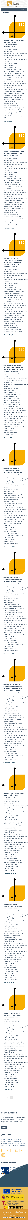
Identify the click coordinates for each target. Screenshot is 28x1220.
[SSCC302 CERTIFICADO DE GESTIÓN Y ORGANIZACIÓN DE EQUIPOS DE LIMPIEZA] (14, 890)
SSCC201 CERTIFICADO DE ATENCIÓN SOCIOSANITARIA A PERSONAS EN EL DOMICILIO (13, 579)
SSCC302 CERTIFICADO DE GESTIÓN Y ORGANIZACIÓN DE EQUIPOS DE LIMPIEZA (13, 906)
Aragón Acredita (20, 1143)
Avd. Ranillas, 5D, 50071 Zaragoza (12, 1139)
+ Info (4, 1127)
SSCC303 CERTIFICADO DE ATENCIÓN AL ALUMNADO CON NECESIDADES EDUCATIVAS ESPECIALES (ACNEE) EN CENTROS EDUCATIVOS (13, 262)
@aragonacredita (8, 1143)
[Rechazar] (26, 1214)
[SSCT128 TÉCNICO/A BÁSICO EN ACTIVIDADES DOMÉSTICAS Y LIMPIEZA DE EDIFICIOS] (14, 137)
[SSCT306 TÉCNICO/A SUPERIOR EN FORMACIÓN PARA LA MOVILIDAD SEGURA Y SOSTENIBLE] (14, 779)
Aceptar (5, 1217)
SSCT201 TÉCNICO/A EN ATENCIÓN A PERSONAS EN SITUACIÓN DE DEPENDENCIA (13, 470)
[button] (22, 9)
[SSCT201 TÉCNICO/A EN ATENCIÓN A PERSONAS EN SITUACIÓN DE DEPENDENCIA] (14, 454)
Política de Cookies (20, 1217)
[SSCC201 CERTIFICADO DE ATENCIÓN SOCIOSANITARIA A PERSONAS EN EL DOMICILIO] (14, 563)
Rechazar (11, 1217)
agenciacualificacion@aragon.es (12, 1141)
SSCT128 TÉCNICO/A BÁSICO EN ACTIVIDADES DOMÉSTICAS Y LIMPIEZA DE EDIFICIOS (14, 153)
